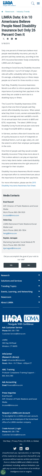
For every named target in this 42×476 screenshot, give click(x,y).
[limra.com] (9, 3)
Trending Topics (8, 286)
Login (18, 428)
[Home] (2, 11)
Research (5, 275)
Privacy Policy (17, 441)
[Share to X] (4, 39)
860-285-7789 (13, 330)
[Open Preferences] (3, 472)
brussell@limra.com (11, 215)
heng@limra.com (10, 233)
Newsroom (9, 11)
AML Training (8, 369)
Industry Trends (23, 11)
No (29, 265)
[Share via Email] (16, 39)
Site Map (6, 441)
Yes (11, 265)
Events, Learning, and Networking (17, 291)
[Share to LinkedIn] (12, 39)
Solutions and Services (11, 280)
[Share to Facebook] (8, 39)
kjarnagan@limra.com (12, 248)
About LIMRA (7, 302)
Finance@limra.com (15, 385)
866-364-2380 (7, 376)
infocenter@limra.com (16, 360)
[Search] (33, 3)
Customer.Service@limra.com (13, 334)
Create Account (8, 428)
